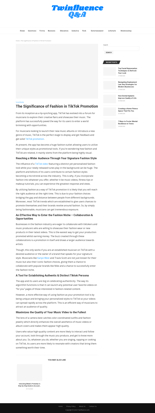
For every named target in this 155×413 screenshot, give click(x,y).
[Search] (134, 31)
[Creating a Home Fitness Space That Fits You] (109, 111)
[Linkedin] (83, 22)
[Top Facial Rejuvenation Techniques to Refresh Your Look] (109, 71)
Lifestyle (112, 31)
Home (22, 31)
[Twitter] (74, 22)
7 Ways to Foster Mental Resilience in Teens (127, 122)
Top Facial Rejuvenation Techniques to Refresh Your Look (127, 70)
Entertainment (97, 31)
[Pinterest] (80, 22)
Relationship (126, 31)
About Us (82, 406)
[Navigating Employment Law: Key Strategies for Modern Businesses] (109, 85)
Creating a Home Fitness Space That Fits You (128, 110)
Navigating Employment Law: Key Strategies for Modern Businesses (127, 84)
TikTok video (41, 163)
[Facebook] (71, 22)
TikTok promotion (34, 138)
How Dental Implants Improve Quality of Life (127, 97)
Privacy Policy (70, 406)
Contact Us (93, 406)
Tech (84, 31)
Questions (32, 31)
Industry (75, 31)
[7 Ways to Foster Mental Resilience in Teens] (109, 124)
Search (105, 45)
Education (64, 31)
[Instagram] (77, 22)
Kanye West (43, 257)
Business (51, 31)
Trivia (42, 31)
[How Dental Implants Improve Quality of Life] (109, 99)
